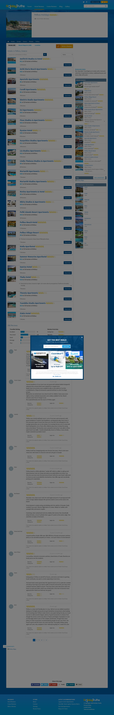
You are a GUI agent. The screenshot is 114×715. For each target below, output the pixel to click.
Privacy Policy (58, 374)
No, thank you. (57, 376)
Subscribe (66, 346)
